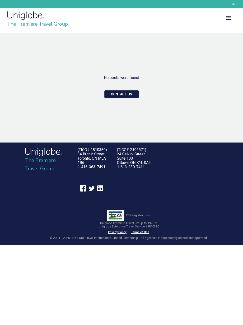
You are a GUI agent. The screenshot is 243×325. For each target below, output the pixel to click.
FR (237, 3)
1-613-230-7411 (131, 167)
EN (233, 3)
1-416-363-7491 (91, 167)
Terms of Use (140, 232)
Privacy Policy (117, 232)
